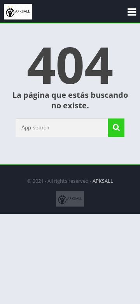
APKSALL (103, 180)
